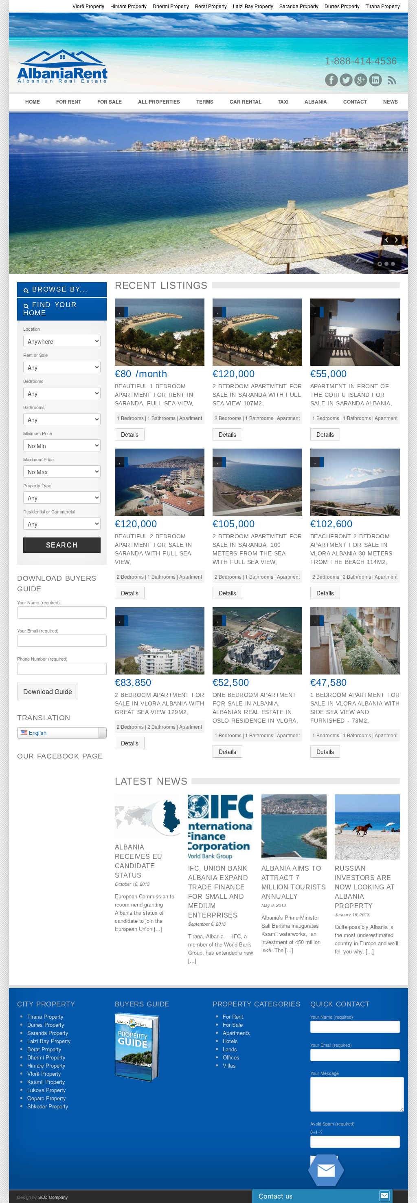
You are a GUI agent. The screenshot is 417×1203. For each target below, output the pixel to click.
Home (32, 101)
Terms (204, 101)
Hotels (230, 1041)
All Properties (159, 101)
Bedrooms (33, 381)
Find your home (50, 309)
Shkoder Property (47, 1106)
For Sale (109, 101)
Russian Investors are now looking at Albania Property (365, 887)
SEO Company (53, 1197)
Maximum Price (38, 459)
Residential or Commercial (49, 511)
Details (129, 434)
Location (31, 328)
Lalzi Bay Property (253, 5)
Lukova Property (46, 1090)
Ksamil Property (46, 1082)
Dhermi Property (171, 5)
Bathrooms (34, 407)
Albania (316, 101)
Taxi (283, 101)
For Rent (68, 101)
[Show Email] (384, 1196)
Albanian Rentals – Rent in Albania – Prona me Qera (78, 53)
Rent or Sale (35, 355)
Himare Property (128, 5)
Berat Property (211, 5)
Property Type (37, 485)
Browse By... (58, 289)
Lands (230, 1049)
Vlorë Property (88, 5)
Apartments (236, 1033)
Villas (229, 1065)
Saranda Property (298, 5)
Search (62, 545)
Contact (355, 101)
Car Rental (245, 101)
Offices (231, 1057)
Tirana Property (383, 5)
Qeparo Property (46, 1098)
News (390, 101)
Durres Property (342, 5)
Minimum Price (37, 433)
